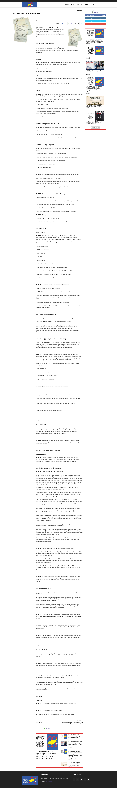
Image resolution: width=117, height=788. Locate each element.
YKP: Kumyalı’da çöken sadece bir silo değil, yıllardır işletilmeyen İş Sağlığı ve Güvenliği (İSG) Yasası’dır (94, 122)
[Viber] (72, 23)
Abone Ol (103, 23)
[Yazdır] (75, 23)
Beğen (103, 15)
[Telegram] (81, 23)
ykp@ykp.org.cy (37, 0)
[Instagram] (87, 1)
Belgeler (79, 4)
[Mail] (89, 1)
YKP (86, 4)
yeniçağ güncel (79, 10)
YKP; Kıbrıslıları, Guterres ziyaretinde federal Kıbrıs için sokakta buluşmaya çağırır (75, 764)
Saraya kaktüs (39, 722)
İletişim (92, 4)
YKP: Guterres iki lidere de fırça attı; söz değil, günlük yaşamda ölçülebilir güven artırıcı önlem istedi (94, 71)
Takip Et (103, 18)
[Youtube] (94, 1)
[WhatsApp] (68, 23)
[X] (91, 1)
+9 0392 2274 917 (27, 0)
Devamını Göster (94, 127)
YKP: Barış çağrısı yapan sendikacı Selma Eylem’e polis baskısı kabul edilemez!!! (75, 736)
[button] (83, 0)
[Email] (78, 23)
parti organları (69, 4)
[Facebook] (85, 1)
